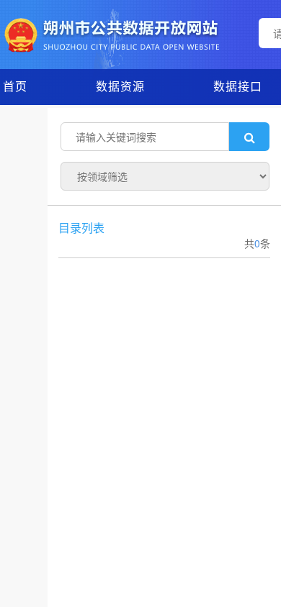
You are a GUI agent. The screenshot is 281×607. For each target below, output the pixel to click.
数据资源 (120, 86)
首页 (15, 86)
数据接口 (237, 86)
